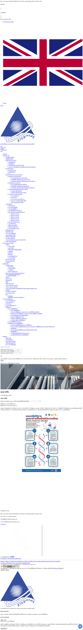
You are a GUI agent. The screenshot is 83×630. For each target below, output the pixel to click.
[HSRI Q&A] (80, 629)
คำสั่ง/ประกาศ (11, 205)
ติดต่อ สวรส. (8, 338)
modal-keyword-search (5, 349)
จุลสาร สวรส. (9, 278)
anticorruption (50, 358)
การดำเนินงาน (9, 204)
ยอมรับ (7, 570)
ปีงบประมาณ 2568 (15, 220)
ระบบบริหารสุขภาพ (27, 358)
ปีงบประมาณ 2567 (15, 218)
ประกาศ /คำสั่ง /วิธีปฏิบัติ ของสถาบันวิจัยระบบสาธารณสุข (24, 329)
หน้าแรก (2, 363)
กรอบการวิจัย (11, 246)
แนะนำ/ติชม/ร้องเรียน (10, 235)
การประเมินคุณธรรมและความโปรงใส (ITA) (16, 239)
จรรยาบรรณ (14, 197)
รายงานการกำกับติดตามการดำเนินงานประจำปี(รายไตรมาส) (22, 167)
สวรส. (21, 358)
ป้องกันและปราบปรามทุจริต (14, 176)
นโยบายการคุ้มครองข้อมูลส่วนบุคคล (41, 561)
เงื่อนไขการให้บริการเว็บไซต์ (7, 561)
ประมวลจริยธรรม (15, 195)
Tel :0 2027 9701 (3, 147)
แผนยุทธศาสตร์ (11, 162)
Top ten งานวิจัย (11, 268)
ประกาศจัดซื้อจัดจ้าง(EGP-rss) (15, 321)
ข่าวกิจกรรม (8, 303)
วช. (1, 358)
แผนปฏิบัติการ (11, 163)
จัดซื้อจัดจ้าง (8, 307)
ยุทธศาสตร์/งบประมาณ (11, 160)
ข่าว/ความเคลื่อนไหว (8, 299)
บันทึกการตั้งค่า (4, 628)
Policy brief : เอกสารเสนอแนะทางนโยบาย (15, 273)
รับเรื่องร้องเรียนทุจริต (10, 236)
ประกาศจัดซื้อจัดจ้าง (13, 308)
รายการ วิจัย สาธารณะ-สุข (12, 285)
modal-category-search (5, 350)
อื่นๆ (7, 294)
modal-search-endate (5, 353)
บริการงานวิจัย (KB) (10, 261)
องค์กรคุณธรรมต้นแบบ (11, 241)
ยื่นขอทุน (10, 254)
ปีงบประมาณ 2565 (15, 215)
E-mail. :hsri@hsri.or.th (4, 149)
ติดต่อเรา (5, 336)
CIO (9, 173)
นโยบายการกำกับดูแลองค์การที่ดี (18, 200)
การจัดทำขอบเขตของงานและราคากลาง (20, 333)
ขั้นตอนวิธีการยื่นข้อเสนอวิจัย (15, 249)
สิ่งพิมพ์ (7, 277)
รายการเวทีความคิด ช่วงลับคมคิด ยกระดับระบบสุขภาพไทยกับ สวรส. (21, 288)
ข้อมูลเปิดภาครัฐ (9, 231)
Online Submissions (12, 275)
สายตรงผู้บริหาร (9, 339)
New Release (11, 266)
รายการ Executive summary (12, 286)
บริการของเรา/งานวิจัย (8, 243)
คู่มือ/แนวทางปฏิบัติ (12, 225)
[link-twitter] (21, 555)
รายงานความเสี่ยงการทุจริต (17, 202)
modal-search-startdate (5, 351)
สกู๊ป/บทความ (9, 280)
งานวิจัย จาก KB (9, 265)
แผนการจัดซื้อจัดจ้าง (15, 310)
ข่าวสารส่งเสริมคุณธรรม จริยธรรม (19, 184)
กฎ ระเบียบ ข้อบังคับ (12, 207)
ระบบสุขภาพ (56, 358)
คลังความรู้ (5, 263)
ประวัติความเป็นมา (10, 157)
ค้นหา (2, 105)
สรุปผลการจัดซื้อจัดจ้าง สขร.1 (17, 316)
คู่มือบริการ (10, 252)
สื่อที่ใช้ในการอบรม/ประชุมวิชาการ (16, 297)
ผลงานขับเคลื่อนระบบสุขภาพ (15, 210)
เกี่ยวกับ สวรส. (6, 155)
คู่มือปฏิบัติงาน (14, 331)
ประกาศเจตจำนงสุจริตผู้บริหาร (18, 199)
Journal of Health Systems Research (13, 274)
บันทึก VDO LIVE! (10, 283)
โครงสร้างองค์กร (10, 168)
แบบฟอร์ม (10, 251)
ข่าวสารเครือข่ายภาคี (11, 305)
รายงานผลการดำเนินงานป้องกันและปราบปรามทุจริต (23, 181)
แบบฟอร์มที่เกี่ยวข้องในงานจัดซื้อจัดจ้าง (20, 334)
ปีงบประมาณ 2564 (15, 213)
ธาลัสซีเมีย (17, 358)
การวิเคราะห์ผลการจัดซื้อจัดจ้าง (18, 320)
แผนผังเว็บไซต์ (17, 558)
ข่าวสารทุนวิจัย (11, 257)
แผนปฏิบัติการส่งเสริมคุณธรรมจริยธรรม (20, 186)
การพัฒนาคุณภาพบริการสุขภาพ (39, 358)
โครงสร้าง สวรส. (12, 170)
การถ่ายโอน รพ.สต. (10, 292)
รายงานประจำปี (11, 223)
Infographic (10, 295)
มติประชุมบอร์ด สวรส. (13, 226)
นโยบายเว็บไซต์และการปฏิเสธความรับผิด (23, 561)
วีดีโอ (7, 282)
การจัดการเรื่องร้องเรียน (16, 191)
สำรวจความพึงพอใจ (10, 238)
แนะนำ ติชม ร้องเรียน (10, 341)
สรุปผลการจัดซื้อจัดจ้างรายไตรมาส (19, 318)
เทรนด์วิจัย (10, 269)
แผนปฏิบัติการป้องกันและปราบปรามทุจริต (20, 179)
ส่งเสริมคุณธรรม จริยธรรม (14, 182)
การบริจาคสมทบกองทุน (13, 228)
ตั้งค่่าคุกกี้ (3, 570)
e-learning (8, 289)
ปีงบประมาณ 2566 (15, 217)
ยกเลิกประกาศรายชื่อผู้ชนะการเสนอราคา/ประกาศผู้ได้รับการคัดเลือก (26, 313)
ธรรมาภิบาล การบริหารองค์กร (15, 194)
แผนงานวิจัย (11, 248)
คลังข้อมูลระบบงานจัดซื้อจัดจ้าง (15, 323)
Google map (3, 524)
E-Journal (8, 262)
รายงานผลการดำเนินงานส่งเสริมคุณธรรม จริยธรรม (22, 187)
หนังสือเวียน (13, 328)
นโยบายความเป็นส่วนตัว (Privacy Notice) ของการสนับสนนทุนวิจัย (15, 563)
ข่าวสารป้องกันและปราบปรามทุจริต (19, 178)
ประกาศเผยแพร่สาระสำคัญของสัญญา (19, 315)
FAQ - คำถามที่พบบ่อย (11, 233)
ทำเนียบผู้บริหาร (12, 171)
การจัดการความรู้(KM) (11, 291)
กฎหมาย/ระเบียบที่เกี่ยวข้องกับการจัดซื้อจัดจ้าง (21, 325)
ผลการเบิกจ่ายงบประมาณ (14, 221)
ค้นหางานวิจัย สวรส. (13, 271)
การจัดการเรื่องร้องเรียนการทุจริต (18, 192)
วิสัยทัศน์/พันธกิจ (9, 158)
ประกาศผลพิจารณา (12, 256)
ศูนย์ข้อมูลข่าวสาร (10, 230)
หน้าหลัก (5, 154)
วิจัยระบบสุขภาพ (63, 358)
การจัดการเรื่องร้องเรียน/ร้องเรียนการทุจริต (18, 189)
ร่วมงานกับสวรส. (9, 302)
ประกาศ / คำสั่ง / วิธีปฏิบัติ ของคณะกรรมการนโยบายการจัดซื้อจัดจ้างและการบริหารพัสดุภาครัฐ (32, 326)
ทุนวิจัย (7, 244)
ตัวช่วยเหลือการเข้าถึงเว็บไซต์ (7, 558)
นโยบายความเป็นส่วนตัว (57, 568)
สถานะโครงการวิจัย (10, 259)
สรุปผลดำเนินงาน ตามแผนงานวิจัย (16, 165)
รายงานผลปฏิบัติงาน (13, 208)
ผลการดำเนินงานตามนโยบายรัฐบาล (16, 212)
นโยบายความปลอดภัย (55, 561)
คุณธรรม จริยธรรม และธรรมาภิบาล (14, 174)
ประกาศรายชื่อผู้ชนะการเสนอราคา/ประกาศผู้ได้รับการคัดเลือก (25, 312)
